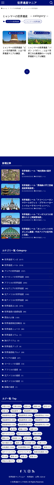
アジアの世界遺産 (13, 21)
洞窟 (33, 429)
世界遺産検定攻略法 (14, 323)
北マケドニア (24, 452)
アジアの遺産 (12, 357)
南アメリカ (23, 433)
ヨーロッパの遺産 (14, 363)
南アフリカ (8, 433)
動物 (23, 429)
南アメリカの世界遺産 (16, 300)
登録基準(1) (30, 411)
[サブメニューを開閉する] (50, 271)
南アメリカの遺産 (13, 381)
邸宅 (47, 406)
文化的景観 (24, 447)
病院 (37, 438)
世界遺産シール (13, 265)
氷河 (27, 438)
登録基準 (16, 411)
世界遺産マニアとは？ (17, 477)
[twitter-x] (25, 471)
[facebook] (20, 471)
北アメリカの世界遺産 (16, 294)
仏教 (42, 442)
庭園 (37, 406)
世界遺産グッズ (12, 346)
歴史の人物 (11, 317)
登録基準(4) (42, 415)
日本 (37, 433)
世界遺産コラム (12, 334)
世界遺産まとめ (13, 305)
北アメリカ (8, 452)
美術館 (16, 438)
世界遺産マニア (27, 2)
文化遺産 (8, 447)
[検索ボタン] (51, 3)
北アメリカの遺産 (13, 375)
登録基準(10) (42, 424)
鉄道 (5, 411)
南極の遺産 (10, 386)
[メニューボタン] (3, 3)
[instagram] (29, 471)
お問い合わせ (40, 477)
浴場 (24, 456)
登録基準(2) (9, 415)
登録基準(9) (25, 424)
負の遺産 (7, 442)
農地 (5, 438)
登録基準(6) (25, 420)
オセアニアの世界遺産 (16, 288)
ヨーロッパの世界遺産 (16, 276)
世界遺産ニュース (14, 328)
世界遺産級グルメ (14, 352)
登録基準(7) (41, 420)
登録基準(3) (25, 415)
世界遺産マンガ (13, 259)
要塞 (14, 456)
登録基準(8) (9, 424)
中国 (6, 406)
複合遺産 (30, 442)
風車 (19, 442)
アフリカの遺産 (12, 369)
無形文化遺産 (41, 452)
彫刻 (27, 406)
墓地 (47, 447)
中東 (17, 406)
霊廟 (33, 456)
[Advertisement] (27, 115)
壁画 (37, 447)
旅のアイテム (11, 340)
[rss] (33, 471)
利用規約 (30, 477)
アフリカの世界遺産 (15, 282)
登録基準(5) (9, 420)
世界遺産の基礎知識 (15, 311)
